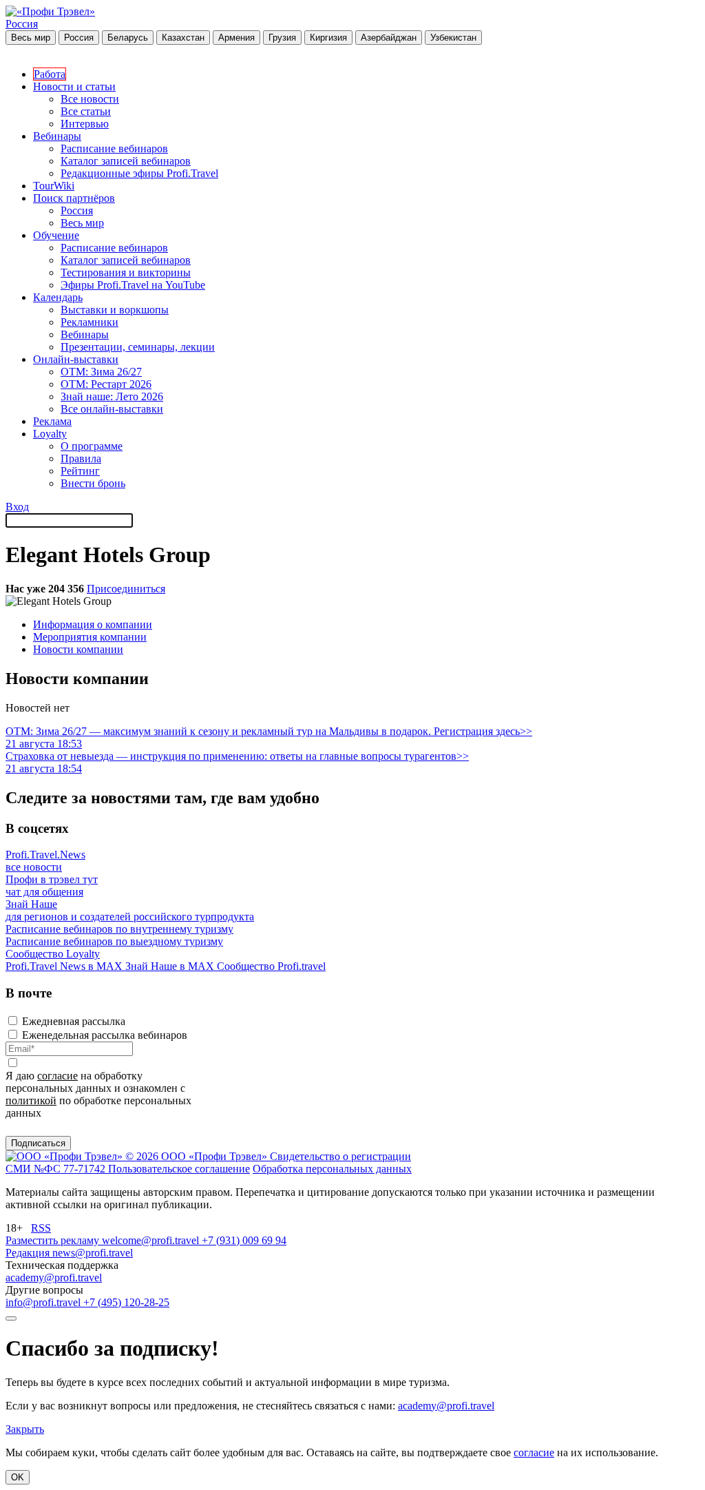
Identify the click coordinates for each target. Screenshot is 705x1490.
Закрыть (25, 1429)
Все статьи (86, 111)
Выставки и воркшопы (115, 309)
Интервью (85, 124)
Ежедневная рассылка (73, 1021)
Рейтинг (80, 471)
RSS (41, 1228)
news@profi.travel (92, 1253)
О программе (92, 446)
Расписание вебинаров (114, 148)
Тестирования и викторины (126, 272)
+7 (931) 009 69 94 (244, 1240)
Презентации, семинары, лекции (138, 347)
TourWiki (53, 186)
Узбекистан (453, 37)
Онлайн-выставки (75, 359)
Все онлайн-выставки (112, 409)
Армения (236, 37)
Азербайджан (389, 37)
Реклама (52, 421)
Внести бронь (93, 483)
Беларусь (127, 37)
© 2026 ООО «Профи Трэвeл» (197, 1156)
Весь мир (30, 37)
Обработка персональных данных (332, 1169)
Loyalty (50, 433)
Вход (17, 507)
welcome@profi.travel (152, 1240)
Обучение (56, 235)
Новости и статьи (74, 86)
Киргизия (328, 37)
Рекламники (89, 322)
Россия (22, 24)
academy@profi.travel (54, 1277)
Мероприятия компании (90, 637)
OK (17, 1477)
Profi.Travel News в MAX (65, 966)
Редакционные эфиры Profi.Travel (139, 173)
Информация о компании (92, 624)
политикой (31, 1100)
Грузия (282, 37)
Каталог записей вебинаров (126, 161)
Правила (81, 458)
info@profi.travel (44, 1302)
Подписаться (38, 1143)
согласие (57, 1076)
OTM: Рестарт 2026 (106, 384)
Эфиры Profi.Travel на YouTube (133, 285)
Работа (49, 74)
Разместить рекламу (54, 1240)
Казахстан (183, 37)
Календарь (58, 297)
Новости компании (78, 649)
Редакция (29, 1253)
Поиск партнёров (74, 198)
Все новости (90, 99)
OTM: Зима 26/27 (101, 371)
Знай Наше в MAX (171, 966)
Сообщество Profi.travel (271, 966)
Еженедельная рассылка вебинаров (104, 1035)
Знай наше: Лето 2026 (112, 396)
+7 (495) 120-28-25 (126, 1302)
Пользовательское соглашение (179, 1169)
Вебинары (57, 136)
